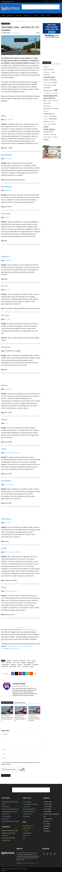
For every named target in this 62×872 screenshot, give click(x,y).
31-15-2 (6, 217)
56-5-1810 (7, 523)
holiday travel (47, 90)
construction (49, 77)
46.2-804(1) (8, 453)
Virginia (32, 666)
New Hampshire (5, 664)
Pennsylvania (36, 664)
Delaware (15, 660)
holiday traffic (47, 87)
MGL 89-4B (8, 190)
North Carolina (27, 664)
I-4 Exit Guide (11, 646)
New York (20, 664)
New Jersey (13, 664)
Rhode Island (5, 666)
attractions (46, 67)
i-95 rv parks (55, 93)
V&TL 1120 (7, 290)
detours (53, 80)
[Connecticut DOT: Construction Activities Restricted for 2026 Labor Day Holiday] (34, 710)
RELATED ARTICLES (7, 702)
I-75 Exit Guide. (14, 649)
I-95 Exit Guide (6, 32)
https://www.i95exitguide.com (20, 686)
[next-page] (5, 724)
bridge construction (48, 69)
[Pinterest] (50, 1)
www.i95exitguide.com (29, 630)
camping (53, 72)
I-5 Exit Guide (21, 646)
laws (14, 662)
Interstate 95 (8, 662)
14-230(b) (7, 260)
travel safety (25, 666)
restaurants (45, 116)
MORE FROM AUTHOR (19, 702)
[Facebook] (42, 1)
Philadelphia (55, 108)
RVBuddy (52, 121)
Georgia (34, 660)
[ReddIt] (31, 673)
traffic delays (49, 129)
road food (45, 119)
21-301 (6, 423)
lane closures (49, 98)
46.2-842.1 (16, 453)
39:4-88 (7, 319)
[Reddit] (52, 1)
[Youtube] (60, 1)
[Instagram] (45, 1)
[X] (57, 1)
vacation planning (47, 137)
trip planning (53, 134)
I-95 (3, 662)
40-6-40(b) (8, 552)
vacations (55, 137)
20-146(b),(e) (9, 485)
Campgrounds (46, 72)
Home (2, 21)
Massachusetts (31, 662)
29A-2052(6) (8, 120)
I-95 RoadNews (10, 21)
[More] (35, 673)
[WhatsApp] (27, 673)
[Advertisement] (41, 6)
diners (44, 82)
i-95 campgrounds (47, 93)
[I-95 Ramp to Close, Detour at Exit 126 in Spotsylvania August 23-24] (21, 710)
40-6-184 (16, 552)
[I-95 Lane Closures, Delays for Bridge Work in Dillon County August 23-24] (7, 710)
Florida (28, 660)
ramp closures (48, 113)
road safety (53, 119)
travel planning (47, 132)
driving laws (22, 660)
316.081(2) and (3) (10, 591)
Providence (46, 111)
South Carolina (12, 666)
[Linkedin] (47, 1)
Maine (18, 662)
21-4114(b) (7, 389)
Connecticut (9, 660)
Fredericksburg (47, 85)
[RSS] (55, 1)
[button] (59, 15)
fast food (49, 82)
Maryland (24, 662)
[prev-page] (2, 724)
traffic (19, 666)
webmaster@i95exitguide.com (29, 863)
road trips (46, 121)
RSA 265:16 (7, 159)
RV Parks (45, 124)
